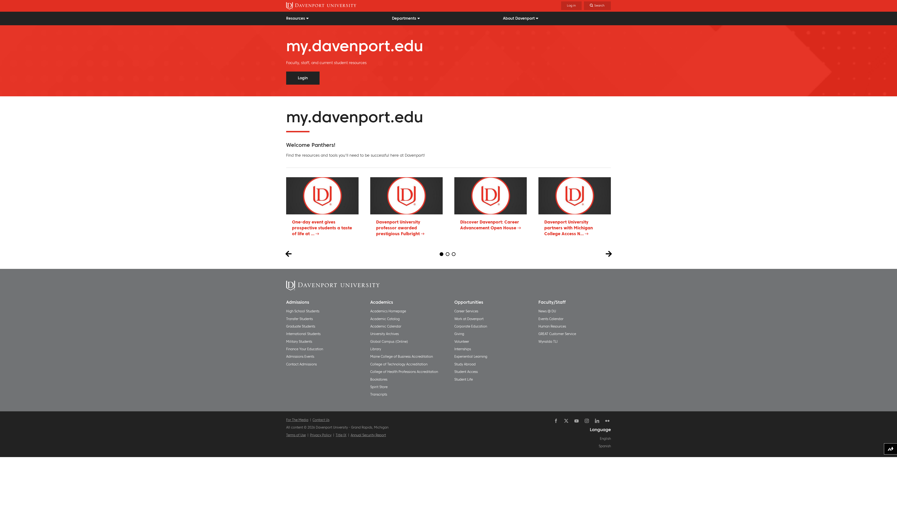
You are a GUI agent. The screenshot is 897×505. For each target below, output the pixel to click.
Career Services (466, 311)
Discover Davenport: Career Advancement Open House (489, 225)
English (605, 438)
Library (375, 349)
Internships (462, 349)
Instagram (586, 420)
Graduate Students (300, 326)
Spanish (605, 446)
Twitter (566, 420)
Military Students (299, 341)
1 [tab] (441, 254)
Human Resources (552, 326)
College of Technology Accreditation (398, 364)
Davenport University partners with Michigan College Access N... (568, 227)
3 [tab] (454, 254)
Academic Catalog (385, 319)
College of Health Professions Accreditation (404, 372)
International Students (303, 334)
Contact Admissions (301, 364)
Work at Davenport (469, 319)
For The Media (297, 420)
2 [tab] (447, 254)
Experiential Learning (470, 356)
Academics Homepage (388, 311)
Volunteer (461, 341)
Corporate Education (470, 326)
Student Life (463, 379)
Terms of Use (296, 435)
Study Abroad (465, 364)
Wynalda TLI (548, 341)
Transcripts (378, 394)
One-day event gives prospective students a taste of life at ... (322, 227)
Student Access (466, 372)
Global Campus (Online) (389, 341)
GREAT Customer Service (557, 334)
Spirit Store (379, 387)
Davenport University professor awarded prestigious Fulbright (398, 227)
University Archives (384, 334)
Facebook (555, 420)
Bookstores (378, 379)
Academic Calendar (385, 326)
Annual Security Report (368, 435)
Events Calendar (550, 319)
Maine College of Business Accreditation (401, 356)
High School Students (302, 311)
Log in (571, 5)
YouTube (576, 420)
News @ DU (547, 311)
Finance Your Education (304, 349)
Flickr (607, 420)
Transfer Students (299, 319)
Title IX (341, 435)
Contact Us (321, 420)
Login (303, 78)
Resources (295, 18)
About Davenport (519, 18)
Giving (459, 334)
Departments (404, 18)
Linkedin (597, 420)
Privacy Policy (320, 435)
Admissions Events (300, 356)
